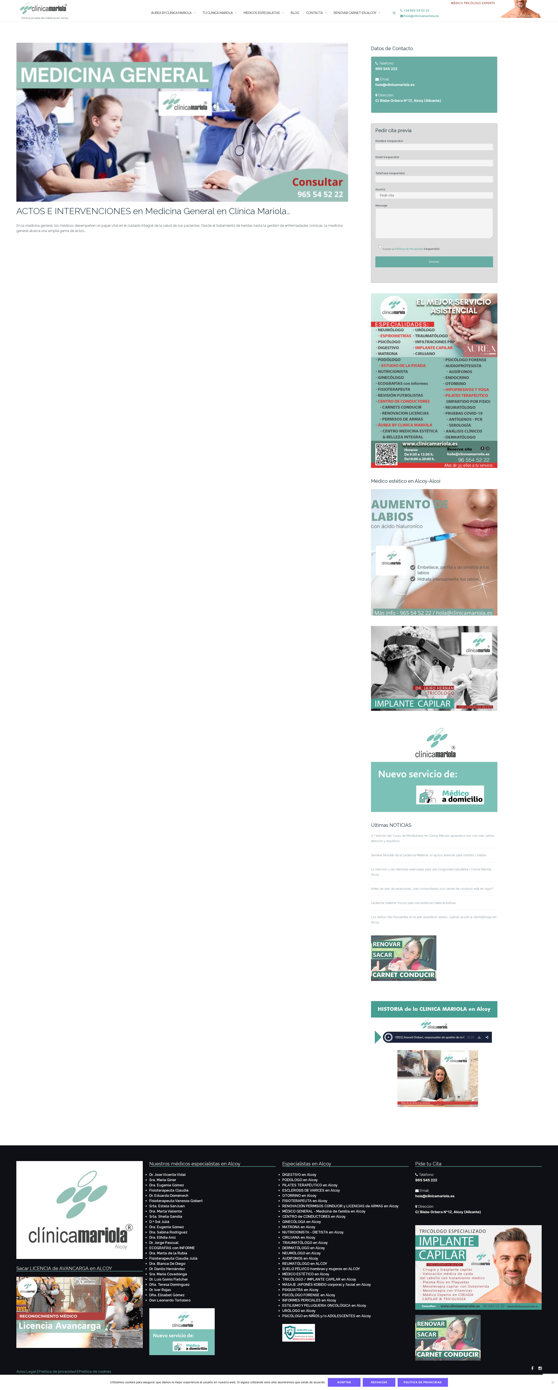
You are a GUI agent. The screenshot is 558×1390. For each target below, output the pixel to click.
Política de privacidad (57, 1372)
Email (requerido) (387, 157)
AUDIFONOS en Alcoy (300, 1258)
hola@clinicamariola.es (421, 16)
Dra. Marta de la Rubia (168, 1253)
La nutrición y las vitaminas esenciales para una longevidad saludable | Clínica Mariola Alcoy (431, 872)
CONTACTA (314, 13)
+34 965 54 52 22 (416, 10)
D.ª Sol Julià (159, 1222)
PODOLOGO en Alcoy (300, 1180)
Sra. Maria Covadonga (168, 1274)
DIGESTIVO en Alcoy (299, 1175)
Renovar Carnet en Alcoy (354, 13)
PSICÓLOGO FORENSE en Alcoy (308, 1295)
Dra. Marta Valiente (165, 1211)
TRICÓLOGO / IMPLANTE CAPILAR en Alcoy (319, 1279)
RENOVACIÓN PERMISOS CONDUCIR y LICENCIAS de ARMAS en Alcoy (340, 1206)
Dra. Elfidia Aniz (162, 1237)
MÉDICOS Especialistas (261, 13)
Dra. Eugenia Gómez (166, 1185)
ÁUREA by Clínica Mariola (171, 13)
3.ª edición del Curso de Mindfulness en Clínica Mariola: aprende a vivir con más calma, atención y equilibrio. (432, 838)
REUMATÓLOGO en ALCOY (304, 1264)
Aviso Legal (26, 1372)
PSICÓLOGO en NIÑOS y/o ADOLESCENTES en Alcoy (326, 1316)
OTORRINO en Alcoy (299, 1196)
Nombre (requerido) (389, 141)
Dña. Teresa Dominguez (169, 1285)
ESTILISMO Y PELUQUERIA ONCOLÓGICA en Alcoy (324, 1305)
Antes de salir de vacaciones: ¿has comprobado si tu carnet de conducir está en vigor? (432, 888)
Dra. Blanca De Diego (167, 1264)
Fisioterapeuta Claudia (169, 1190)
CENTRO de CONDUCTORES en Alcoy (314, 1216)
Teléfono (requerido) (390, 173)
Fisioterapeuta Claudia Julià (173, 1258)
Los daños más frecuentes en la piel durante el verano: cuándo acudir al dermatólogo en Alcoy (434, 919)
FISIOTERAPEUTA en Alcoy (304, 1201)
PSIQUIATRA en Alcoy (300, 1290)
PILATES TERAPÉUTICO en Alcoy (310, 1185)
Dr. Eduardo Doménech (168, 1196)
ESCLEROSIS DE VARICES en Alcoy (311, 1190)
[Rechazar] (552, 1382)
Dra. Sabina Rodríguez (168, 1232)
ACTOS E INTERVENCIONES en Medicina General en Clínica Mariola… (153, 211)
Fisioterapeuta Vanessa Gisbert (176, 1201)
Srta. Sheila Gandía (165, 1216)
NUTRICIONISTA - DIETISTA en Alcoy (313, 1232)
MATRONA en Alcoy (298, 1227)
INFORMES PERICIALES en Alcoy (309, 1300)
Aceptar (344, 1382)
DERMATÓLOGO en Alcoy (303, 1248)
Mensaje (381, 205)
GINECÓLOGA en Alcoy (301, 1222)
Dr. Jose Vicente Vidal (167, 1175)
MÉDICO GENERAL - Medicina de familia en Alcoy (324, 1211)
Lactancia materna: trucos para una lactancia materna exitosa (413, 903)
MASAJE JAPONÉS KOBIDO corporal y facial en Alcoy (326, 1285)
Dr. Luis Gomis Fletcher (168, 1279)
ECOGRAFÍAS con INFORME (172, 1248)
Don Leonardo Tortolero (170, 1300)
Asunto (380, 189)
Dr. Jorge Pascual (164, 1243)
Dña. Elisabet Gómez (167, 1295)
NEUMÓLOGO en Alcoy (301, 1253)
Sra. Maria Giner (162, 1180)
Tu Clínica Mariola (217, 13)
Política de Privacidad (409, 249)
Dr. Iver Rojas (160, 1290)
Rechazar (379, 1382)
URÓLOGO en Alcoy (299, 1311)
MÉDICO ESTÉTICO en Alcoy (305, 1274)
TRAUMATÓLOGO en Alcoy (305, 1243)
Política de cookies (95, 1372)
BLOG (295, 13)
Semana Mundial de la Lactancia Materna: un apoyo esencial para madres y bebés (428, 855)
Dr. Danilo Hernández (167, 1269)
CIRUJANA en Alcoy (298, 1237)
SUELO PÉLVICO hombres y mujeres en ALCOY (321, 1269)
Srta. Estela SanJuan (167, 1206)
